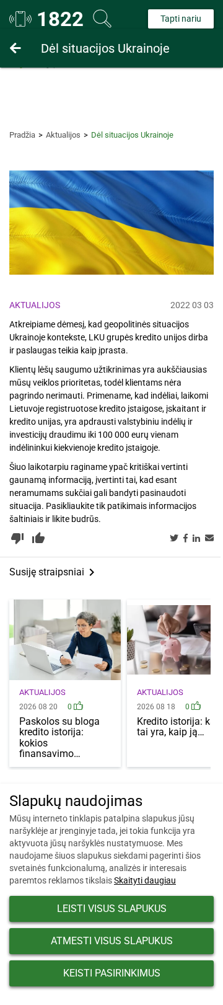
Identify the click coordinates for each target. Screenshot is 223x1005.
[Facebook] (185, 538)
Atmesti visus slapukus (112, 941)
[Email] (209, 538)
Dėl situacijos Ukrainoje (105, 48)
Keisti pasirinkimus (111, 973)
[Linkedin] (196, 538)
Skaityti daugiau (145, 880)
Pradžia (22, 134)
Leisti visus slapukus (112, 908)
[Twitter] (174, 538)
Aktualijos (63, 134)
